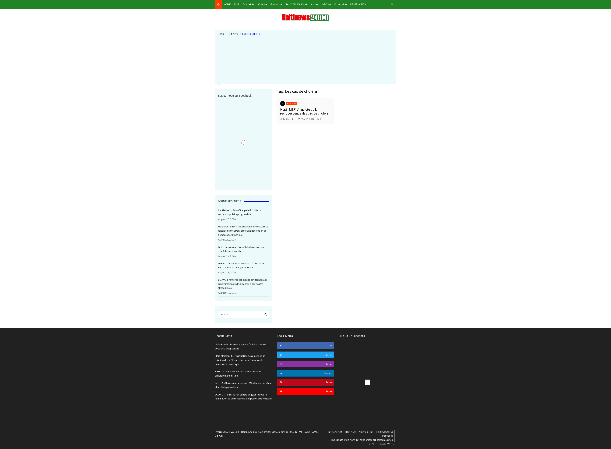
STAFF (372, 443)
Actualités (249, 4)
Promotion (340, 4)
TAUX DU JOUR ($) (296, 4)
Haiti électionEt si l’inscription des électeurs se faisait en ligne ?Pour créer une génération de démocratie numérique (243, 230)
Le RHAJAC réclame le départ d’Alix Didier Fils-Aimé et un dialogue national (241, 265)
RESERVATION (358, 4)
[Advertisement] (305, 59)
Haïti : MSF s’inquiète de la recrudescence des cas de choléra (304, 111)
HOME (227, 4)
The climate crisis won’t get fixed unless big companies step (362, 439)
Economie (276, 4)
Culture (262, 4)
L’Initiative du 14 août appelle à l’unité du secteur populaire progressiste (239, 212)
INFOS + (326, 4)
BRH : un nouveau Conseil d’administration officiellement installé (241, 249)
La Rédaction (289, 119)
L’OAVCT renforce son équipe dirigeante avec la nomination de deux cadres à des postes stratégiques (242, 283)
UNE (236, 4)
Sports (314, 4)
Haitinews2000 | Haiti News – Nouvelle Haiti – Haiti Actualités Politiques (360, 433)
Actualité (291, 103)
